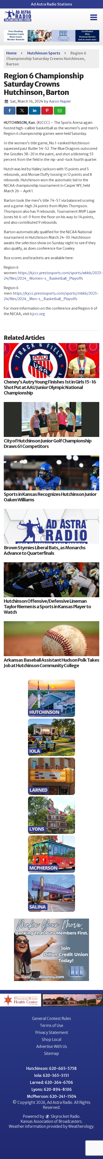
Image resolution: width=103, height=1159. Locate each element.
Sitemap (51, 1053)
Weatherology (80, 1126)
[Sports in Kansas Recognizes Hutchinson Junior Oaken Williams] (51, 472)
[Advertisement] (51, 36)
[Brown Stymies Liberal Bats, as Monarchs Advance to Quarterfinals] (51, 526)
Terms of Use (51, 1025)
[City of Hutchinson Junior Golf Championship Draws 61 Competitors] (51, 419)
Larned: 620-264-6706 (51, 1082)
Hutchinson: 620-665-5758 (51, 1068)
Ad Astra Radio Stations (51, 4)
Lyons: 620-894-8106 (52, 1089)
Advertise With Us (51, 1046)
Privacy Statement (51, 1032)
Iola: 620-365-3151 (51, 1075)
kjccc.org (37, 314)
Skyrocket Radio (65, 1116)
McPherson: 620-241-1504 (51, 1096)
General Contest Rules (51, 1018)
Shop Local (51, 1039)
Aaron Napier (60, 101)
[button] (93, 17)
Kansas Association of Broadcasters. (51, 1121)
